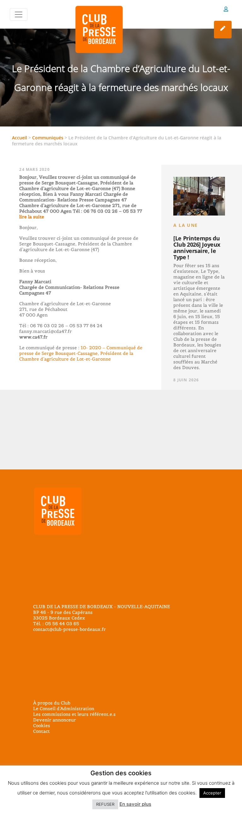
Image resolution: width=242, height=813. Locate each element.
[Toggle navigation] (18, 14)
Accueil (19, 138)
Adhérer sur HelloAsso (223, 29)
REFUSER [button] (105, 804)
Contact (41, 731)
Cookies (41, 725)
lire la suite (31, 217)
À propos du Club (51, 703)
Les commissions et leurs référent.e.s (74, 714)
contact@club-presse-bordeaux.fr (69, 629)
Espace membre (226, 10)
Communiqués (47, 138)
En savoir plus (135, 804)
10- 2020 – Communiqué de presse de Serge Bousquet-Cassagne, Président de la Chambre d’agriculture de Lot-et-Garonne (80, 353)
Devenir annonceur (54, 720)
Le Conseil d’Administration (63, 708)
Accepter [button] (212, 792)
